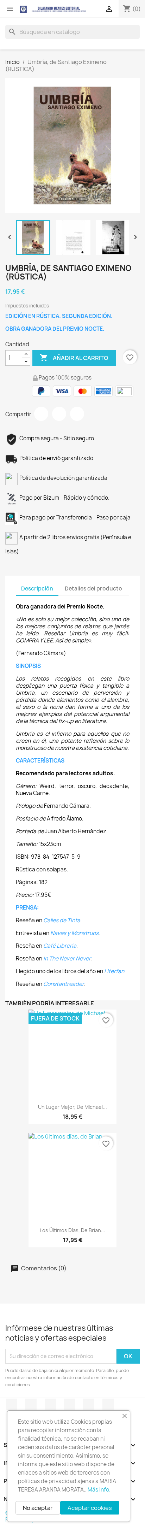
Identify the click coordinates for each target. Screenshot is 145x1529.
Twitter (31, 1404)
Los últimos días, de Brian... (72, 1230)
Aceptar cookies (90, 1508)
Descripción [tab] (37, 588)
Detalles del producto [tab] (93, 588)
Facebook (11, 1404)
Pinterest (77, 414)
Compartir (41, 414)
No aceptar (38, 1508)
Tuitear (59, 414)
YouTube (50, 1404)
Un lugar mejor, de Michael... (72, 1107)
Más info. (99, 1489)
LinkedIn (108, 1404)
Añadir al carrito (74, 357)
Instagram (88, 1404)
